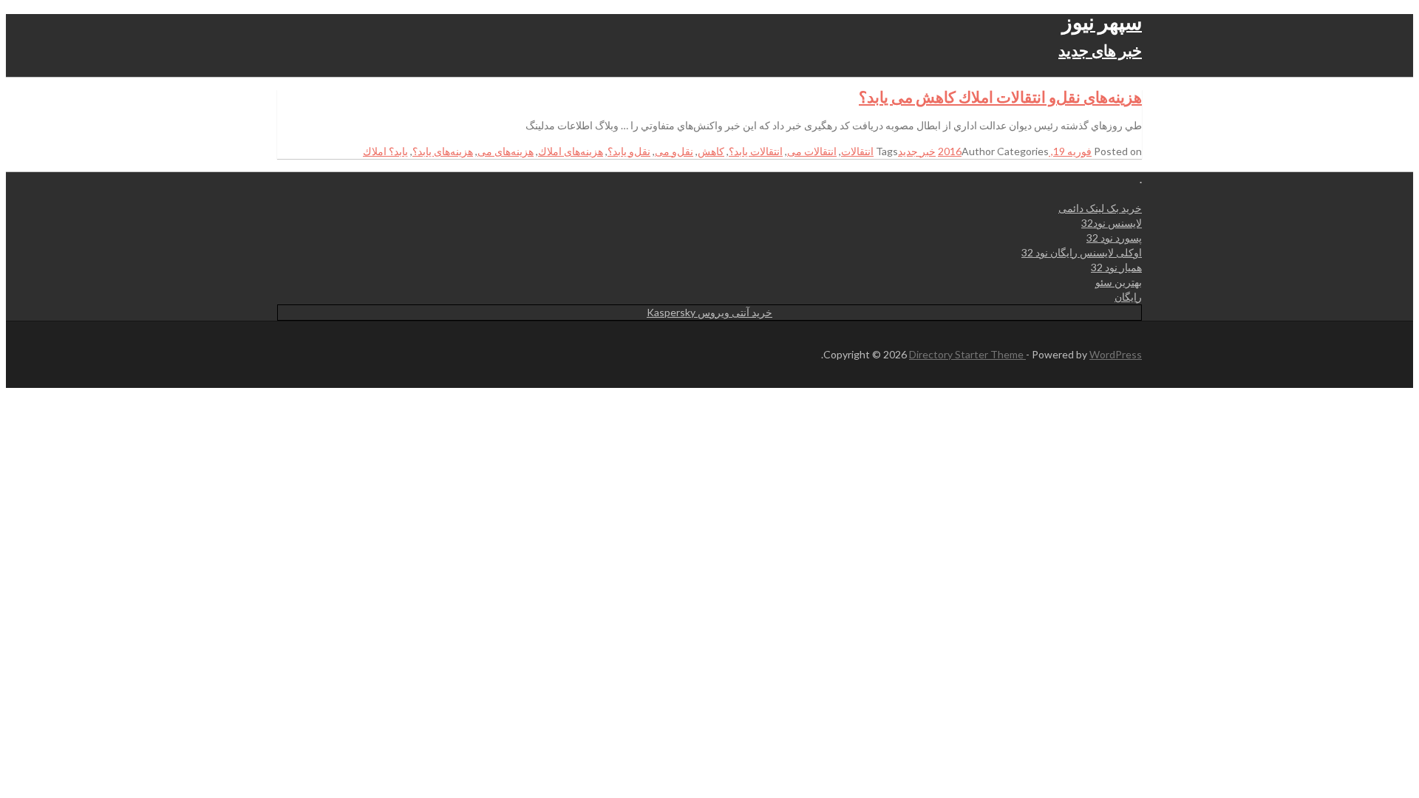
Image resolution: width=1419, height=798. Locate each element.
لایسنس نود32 (1111, 222)
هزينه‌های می (505, 151)
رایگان (1128, 296)
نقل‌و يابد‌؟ (629, 151)
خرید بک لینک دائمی (1100, 208)
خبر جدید (917, 151)
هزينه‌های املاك (570, 151)
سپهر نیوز (1102, 21)
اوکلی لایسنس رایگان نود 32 (1081, 252)
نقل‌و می (674, 151)
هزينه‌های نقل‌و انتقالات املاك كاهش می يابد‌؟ (1000, 96)
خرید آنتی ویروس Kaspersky (709, 312)
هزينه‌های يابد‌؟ (442, 151)
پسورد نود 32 (1114, 237)
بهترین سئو (1118, 282)
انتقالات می (812, 151)
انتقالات (857, 151)
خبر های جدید (1100, 50)
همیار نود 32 (1116, 267)
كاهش (711, 151)
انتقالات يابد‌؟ (756, 151)
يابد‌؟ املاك (385, 151)
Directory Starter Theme (967, 354)
